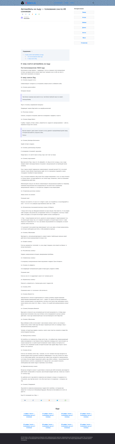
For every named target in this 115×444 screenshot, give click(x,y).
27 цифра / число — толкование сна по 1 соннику (86, 415)
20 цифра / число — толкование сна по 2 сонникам (67, 426)
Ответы (72, 2)
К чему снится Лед (32, 58)
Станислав (84, 43)
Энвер (84, 12)
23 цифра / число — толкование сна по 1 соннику (86, 426)
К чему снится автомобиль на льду (34, 54)
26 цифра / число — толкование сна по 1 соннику (48, 426)
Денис (84, 27)
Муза (84, 37)
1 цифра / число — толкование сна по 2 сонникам (29, 415)
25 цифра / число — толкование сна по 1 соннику (67, 415)
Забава (84, 22)
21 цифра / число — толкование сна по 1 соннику (48, 415)
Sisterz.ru (30, 3)
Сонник (66, 2)
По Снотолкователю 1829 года (35, 56)
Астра (84, 17)
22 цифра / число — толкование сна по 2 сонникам (29, 426)
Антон (84, 32)
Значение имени (58, 2)
